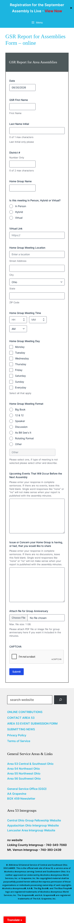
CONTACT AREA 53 (20, 717)
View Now (53, 11)
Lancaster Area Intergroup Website (31, 830)
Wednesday (22, 358)
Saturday (20, 375)
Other (18, 444)
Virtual (18, 217)
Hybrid (19, 211)
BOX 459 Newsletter (21, 798)
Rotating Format (24, 438)
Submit (16, 671)
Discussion (21, 426)
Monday (20, 346)
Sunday (19, 381)
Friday (18, 369)
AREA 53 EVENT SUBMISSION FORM (32, 723)
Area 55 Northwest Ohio (23, 773)
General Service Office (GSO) (27, 789)
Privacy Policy (16, 735)
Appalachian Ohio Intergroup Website (33, 825)
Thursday (20, 364)
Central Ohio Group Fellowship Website (34, 820)
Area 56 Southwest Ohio (24, 778)
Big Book (20, 409)
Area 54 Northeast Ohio (23, 768)
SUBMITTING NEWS (21, 729)
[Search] (60, 699)
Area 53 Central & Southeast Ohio (30, 763)
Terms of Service (18, 741)
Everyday (20, 387)
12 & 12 (19, 415)
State (12, 288)
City (11, 274)
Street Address (17, 260)
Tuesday (20, 352)
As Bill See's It (23, 432)
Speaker (20, 421)
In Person (20, 206)
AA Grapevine (16, 793)
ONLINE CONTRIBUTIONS (24, 712)
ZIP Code (14, 302)
